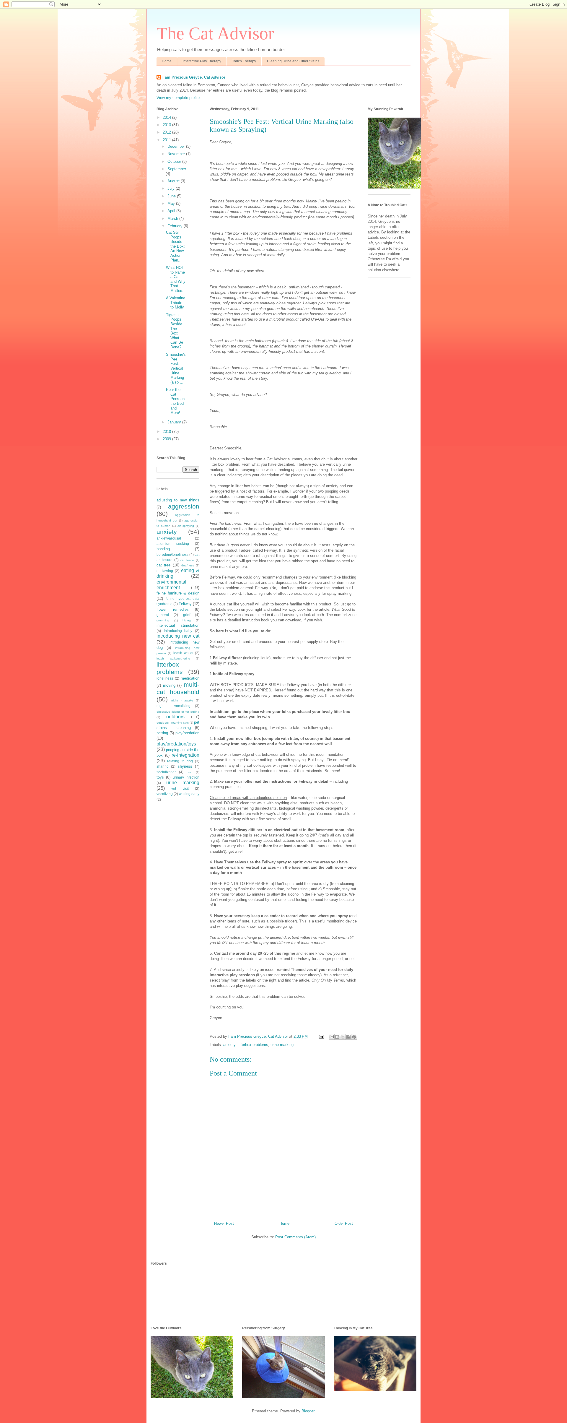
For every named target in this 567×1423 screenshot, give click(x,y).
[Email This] (332, 1037)
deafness (187, 565)
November (176, 154)
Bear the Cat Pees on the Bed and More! (175, 401)
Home (167, 61)
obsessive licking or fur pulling (178, 711)
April (171, 211)
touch (189, 772)
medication (190, 678)
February (175, 226)
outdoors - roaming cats (173, 722)
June (172, 196)
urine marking (282, 1044)
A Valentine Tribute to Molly (175, 302)
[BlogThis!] (337, 1037)
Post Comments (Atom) (295, 1237)
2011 (167, 140)
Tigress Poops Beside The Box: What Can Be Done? (174, 331)
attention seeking (173, 543)
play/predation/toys (176, 743)
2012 (167, 132)
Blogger (308, 1411)
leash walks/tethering (173, 658)
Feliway (185, 604)
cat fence (187, 560)
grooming (163, 620)
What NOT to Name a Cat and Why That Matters (175, 279)
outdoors (175, 716)
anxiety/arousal (169, 538)
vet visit (179, 788)
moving (169, 685)
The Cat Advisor (215, 33)
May (171, 203)
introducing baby (178, 631)
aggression (183, 506)
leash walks (183, 653)
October (174, 161)
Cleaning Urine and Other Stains (293, 61)
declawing (165, 571)
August (174, 181)
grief (186, 615)
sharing (163, 766)
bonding (163, 549)
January (174, 422)
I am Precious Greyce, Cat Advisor (193, 77)
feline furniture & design (178, 593)
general (163, 615)
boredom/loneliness (172, 554)
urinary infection (186, 777)
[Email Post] (321, 1036)
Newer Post (224, 1223)
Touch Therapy (244, 61)
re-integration (185, 755)
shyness (185, 766)
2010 (167, 431)
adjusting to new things (178, 500)
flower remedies (173, 609)
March (173, 218)
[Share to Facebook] (348, 1037)
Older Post (344, 1223)
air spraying (185, 525)
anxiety (229, 1044)
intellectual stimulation (178, 625)
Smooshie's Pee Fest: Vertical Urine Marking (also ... (176, 368)
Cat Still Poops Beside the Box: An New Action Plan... (175, 246)
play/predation (187, 733)
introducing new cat (178, 636)
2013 (167, 125)
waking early (189, 794)
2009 (167, 439)
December (176, 146)
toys (160, 777)
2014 (167, 117)
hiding (187, 620)
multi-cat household (178, 688)
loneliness (165, 678)
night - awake (182, 700)
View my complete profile (178, 97)
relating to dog (180, 761)
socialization (167, 772)
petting (162, 733)
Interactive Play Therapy (202, 61)
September (176, 169)
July (171, 188)
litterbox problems (253, 1044)
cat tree (163, 565)
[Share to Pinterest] (354, 1037)
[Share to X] (343, 1037)
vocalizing (165, 794)
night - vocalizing (173, 706)
